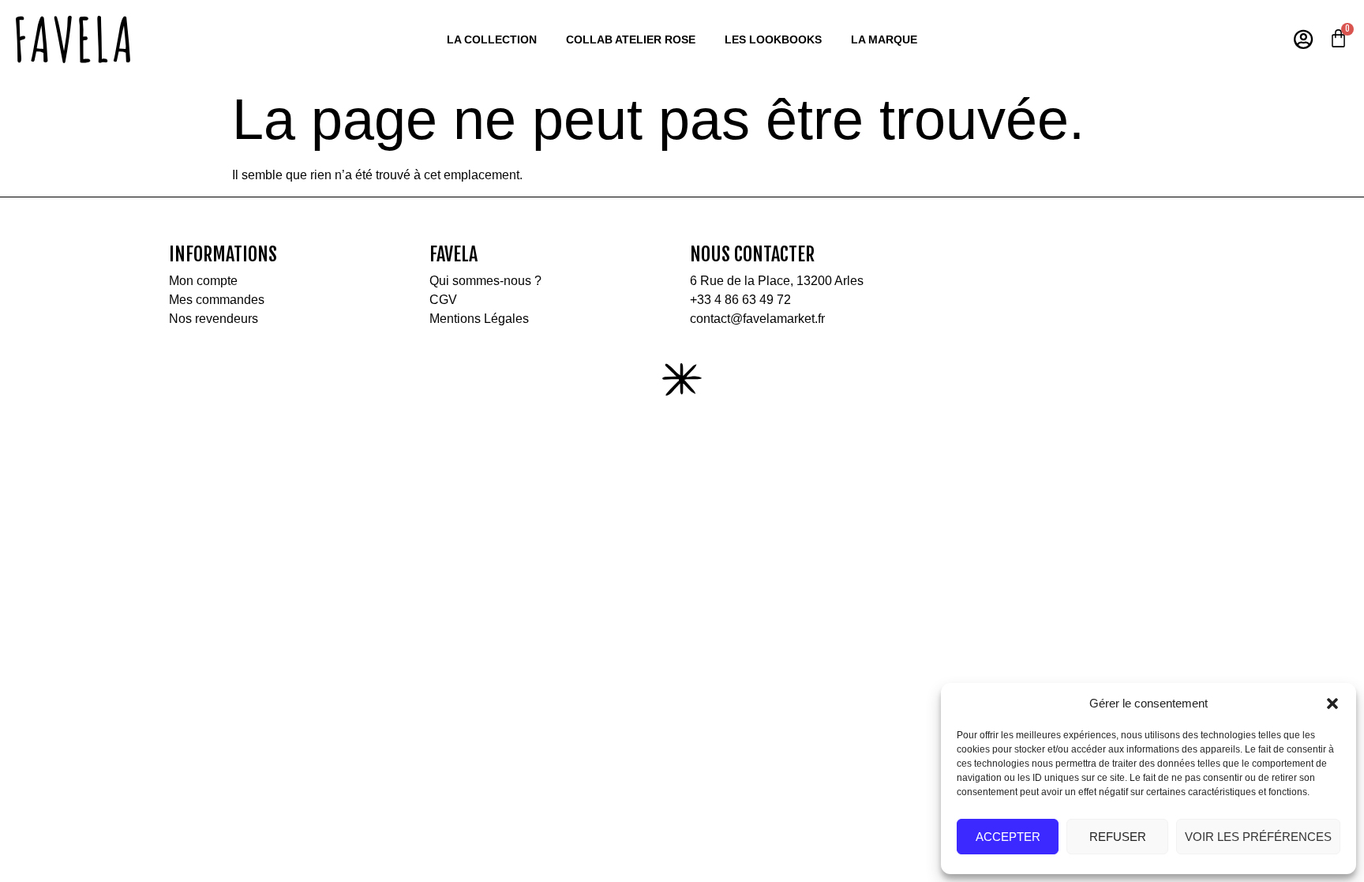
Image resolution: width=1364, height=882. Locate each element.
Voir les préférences (1258, 836)
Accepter (1008, 836)
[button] (1332, 703)
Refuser (1117, 836)
